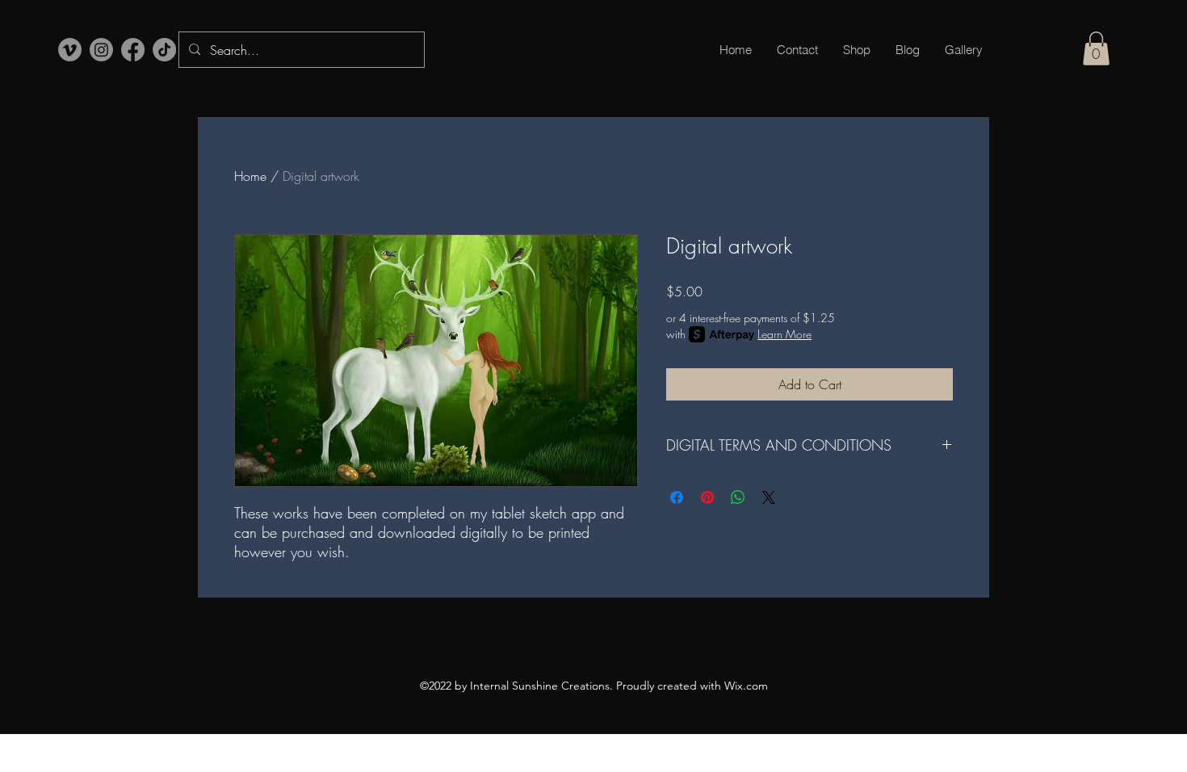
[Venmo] (70, 49)
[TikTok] (164, 49)
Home (250, 176)
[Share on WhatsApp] (738, 497)
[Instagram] (101, 49)
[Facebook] (133, 49)
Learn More (784, 334)
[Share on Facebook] (676, 497)
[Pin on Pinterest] (707, 497)
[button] (1096, 48)
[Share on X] (768, 497)
